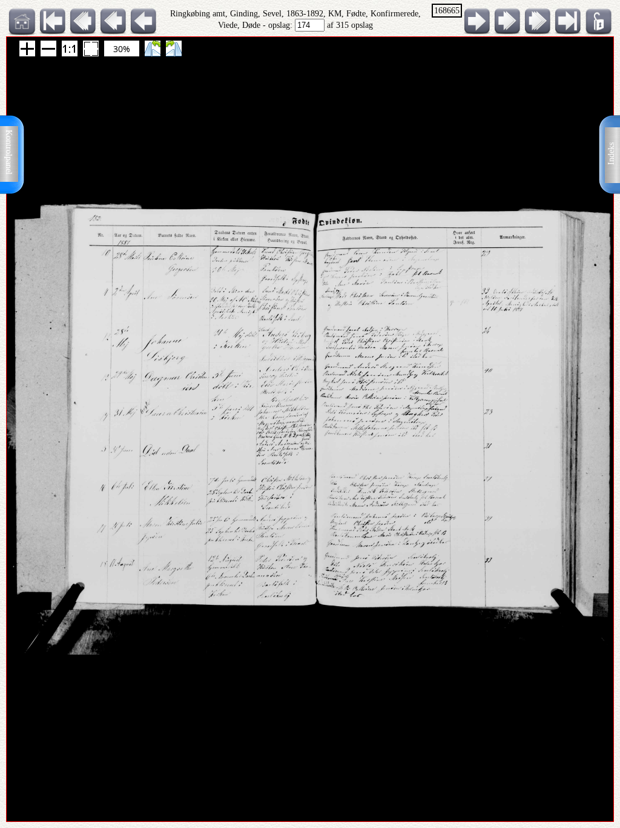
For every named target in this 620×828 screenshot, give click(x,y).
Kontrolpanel (8, 152)
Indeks (611, 153)
